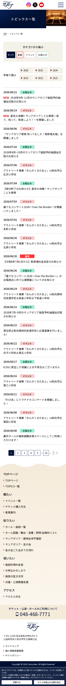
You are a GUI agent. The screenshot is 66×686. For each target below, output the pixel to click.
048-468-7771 (35, 613)
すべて (11, 54)
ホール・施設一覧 (15, 527)
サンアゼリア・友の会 (18, 544)
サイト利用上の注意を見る (49, 682)
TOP (5, 33)
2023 (25, 78)
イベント (30, 54)
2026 (25, 70)
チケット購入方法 (15, 506)
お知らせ (42, 54)
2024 (55, 70)
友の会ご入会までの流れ (19, 550)
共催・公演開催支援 (16, 582)
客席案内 (10, 512)
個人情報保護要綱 (14, 650)
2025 (40, 70)
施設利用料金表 (14, 565)
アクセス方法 (13, 596)
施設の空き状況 (14, 576)
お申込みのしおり (15, 570)
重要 (20, 54)
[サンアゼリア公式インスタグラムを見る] (28, 4)
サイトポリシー (13, 655)
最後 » (56, 453)
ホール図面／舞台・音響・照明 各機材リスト (31, 533)
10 (46, 453)
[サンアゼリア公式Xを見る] (35, 4)
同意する (17, 682)
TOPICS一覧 (12, 486)
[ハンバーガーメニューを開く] (61, 5)
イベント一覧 (13, 501)
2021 (55, 78)
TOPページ (11, 480)
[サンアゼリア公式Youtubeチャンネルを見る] (41, 4)
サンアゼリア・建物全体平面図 (23, 538)
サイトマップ (12, 646)
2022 (40, 78)
